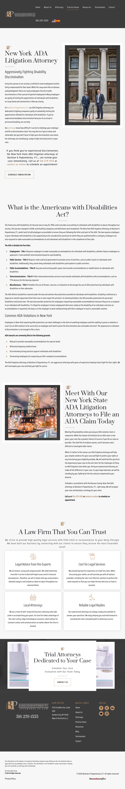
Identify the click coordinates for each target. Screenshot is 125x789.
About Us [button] (48, 7)
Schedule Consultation (19, 174)
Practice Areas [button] (73, 7)
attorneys (12, 128)
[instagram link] (107, 713)
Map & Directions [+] (60, 718)
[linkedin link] (112, 708)
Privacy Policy (10, 778)
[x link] (107, 708)
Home (38, 7)
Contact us (62, 682)
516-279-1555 (47, 161)
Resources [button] (87, 7)
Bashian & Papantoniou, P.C (17, 107)
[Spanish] (58, 20)
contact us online (17, 164)
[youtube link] (101, 713)
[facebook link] (101, 708)
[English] (54, 20)
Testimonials (100, 7)
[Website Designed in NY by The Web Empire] (97, 778)
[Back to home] (20, 14)
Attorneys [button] (59, 7)
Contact (112, 7)
